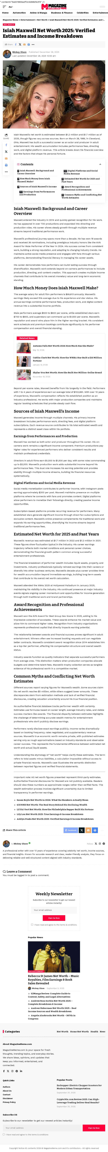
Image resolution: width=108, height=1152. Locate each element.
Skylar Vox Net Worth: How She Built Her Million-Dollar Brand (67, 372)
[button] (5, 7)
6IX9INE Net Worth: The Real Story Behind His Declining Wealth (52, 805)
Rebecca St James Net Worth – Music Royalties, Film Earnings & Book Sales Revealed (53, 979)
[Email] (24, 44)
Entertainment (36, 971)
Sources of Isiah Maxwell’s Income (38, 187)
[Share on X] (20, 44)
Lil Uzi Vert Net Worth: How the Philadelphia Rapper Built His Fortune (55, 809)
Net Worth (9, 24)
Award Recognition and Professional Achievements (76, 188)
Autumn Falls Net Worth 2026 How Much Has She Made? (63, 346)
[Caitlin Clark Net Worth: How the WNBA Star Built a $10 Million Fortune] (24, 361)
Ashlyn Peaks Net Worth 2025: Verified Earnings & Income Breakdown (55, 819)
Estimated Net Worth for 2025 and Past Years (81, 180)
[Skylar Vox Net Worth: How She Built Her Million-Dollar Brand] (24, 374)
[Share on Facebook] (16, 44)
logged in (22, 875)
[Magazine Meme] (53, 7)
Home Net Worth (79, 1031)
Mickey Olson (19, 52)
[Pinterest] (103, 844)
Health (94, 1031)
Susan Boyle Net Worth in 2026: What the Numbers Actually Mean (52, 800)
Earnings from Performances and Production (37, 193)
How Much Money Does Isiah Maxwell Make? (33, 180)
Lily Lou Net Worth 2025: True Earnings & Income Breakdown (50, 814)
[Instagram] (100, 844)
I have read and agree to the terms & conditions (55, 925)
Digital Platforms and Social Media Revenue (81, 172)
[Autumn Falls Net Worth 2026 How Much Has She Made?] (24, 348)
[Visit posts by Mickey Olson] (7, 54)
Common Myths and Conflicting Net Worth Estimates (82, 196)
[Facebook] (4, 1071)
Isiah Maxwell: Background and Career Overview (35, 172)
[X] (95, 844)
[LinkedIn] (21, 1071)
